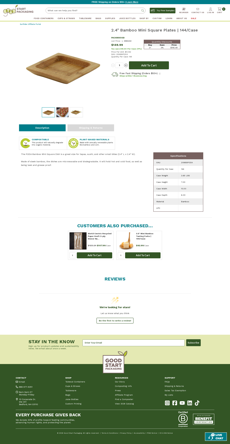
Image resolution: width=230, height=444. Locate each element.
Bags (67, 395)
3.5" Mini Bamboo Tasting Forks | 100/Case (144, 236)
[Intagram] (167, 403)
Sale (193, 18)
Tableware (70, 390)
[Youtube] (182, 403)
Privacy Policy (126, 433)
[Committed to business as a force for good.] (183, 419)
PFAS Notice (152, 433)
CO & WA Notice (166, 433)
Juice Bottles (72, 399)
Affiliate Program (124, 395)
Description (42, 127)
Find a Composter (124, 399)
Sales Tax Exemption (175, 390)
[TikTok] (197, 403)
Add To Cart (95, 255)
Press (118, 390)
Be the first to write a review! (115, 320)
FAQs (167, 382)
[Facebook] (174, 403)
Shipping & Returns (91, 127)
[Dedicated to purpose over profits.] (203, 419)
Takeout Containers (75, 382)
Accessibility (139, 433)
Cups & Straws (72, 386)
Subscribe (193, 342)
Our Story (120, 382)
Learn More (132, 2)
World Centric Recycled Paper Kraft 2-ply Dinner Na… (99, 236)
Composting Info (123, 386)
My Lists (169, 395)
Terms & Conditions (110, 433)
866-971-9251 (25, 387)
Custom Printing (73, 404)
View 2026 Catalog (124, 404)
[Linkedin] (189, 403)
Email (22, 382)
